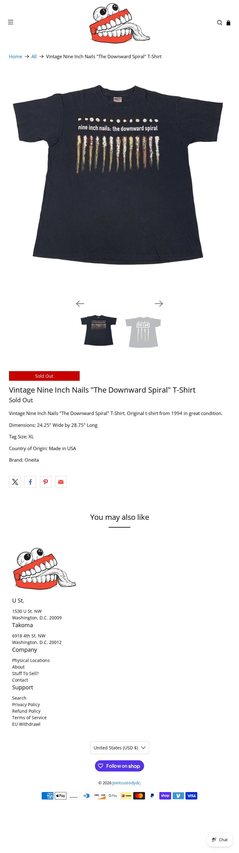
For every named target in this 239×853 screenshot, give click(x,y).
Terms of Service (29, 717)
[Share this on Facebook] (30, 482)
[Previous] (80, 303)
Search (19, 698)
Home (15, 56)
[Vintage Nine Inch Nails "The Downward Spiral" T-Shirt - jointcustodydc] (119, 183)
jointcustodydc (126, 782)
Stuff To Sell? (25, 673)
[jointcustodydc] (119, 23)
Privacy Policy (26, 704)
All (34, 56)
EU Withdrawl (26, 724)
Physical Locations (31, 660)
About (18, 667)
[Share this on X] (15, 482)
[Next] (159, 303)
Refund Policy (26, 711)
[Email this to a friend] (61, 482)
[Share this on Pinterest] (46, 482)
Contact (20, 680)
